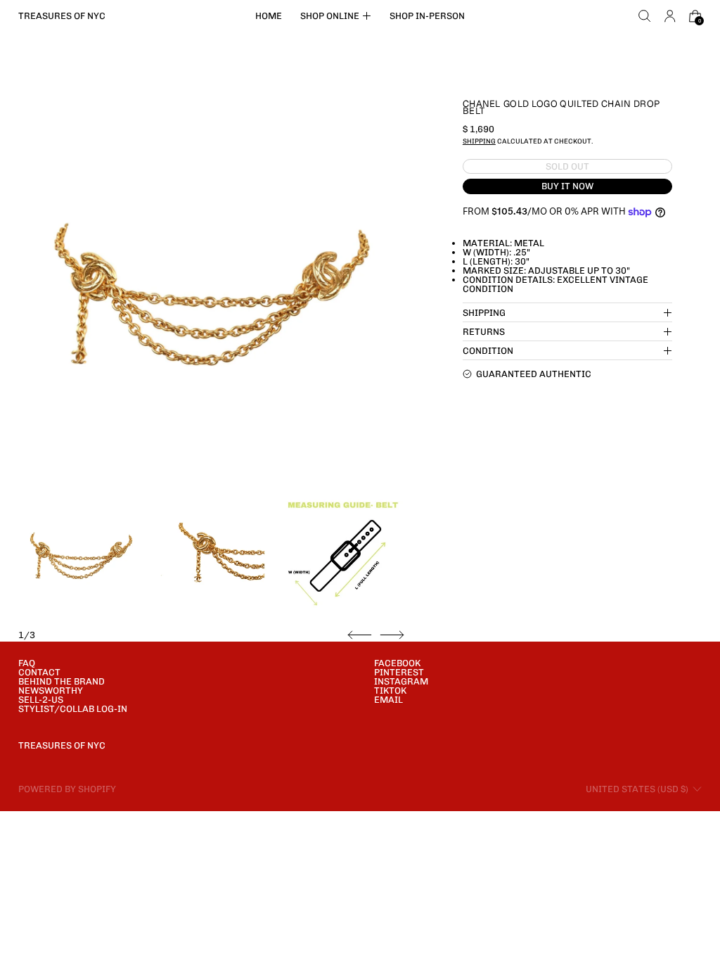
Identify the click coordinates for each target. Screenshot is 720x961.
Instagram (401, 681)
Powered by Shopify (67, 789)
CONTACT (39, 672)
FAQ (26, 663)
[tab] (81, 555)
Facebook (397, 663)
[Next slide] (392, 635)
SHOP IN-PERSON (427, 15)
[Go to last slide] (359, 635)
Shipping (479, 141)
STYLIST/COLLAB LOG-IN (72, 709)
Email (388, 699)
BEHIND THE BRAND (61, 681)
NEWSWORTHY (50, 690)
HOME (268, 15)
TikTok (390, 690)
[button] (645, 16)
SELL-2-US (40, 699)
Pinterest (399, 672)
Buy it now (567, 186)
